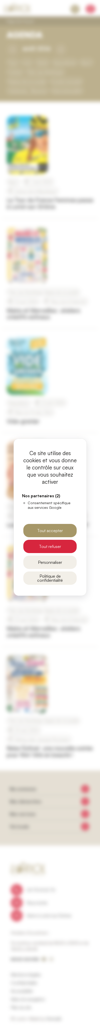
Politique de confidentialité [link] (50, 578)
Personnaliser (50, 562)
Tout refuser (50, 546)
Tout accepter (50, 530)
